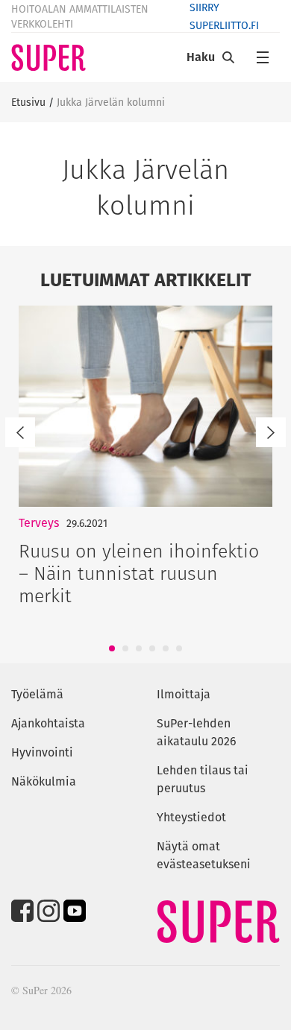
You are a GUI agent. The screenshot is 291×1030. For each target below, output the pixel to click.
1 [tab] (112, 648)
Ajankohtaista (48, 723)
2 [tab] (125, 648)
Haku (201, 57)
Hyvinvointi (42, 752)
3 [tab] (139, 648)
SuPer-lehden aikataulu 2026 (197, 732)
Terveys (39, 522)
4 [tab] (152, 648)
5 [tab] (166, 648)
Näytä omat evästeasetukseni (204, 855)
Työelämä (37, 694)
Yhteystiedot (191, 817)
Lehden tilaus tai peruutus (202, 779)
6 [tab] (179, 648)
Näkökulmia (43, 781)
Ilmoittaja (183, 694)
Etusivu (28, 102)
